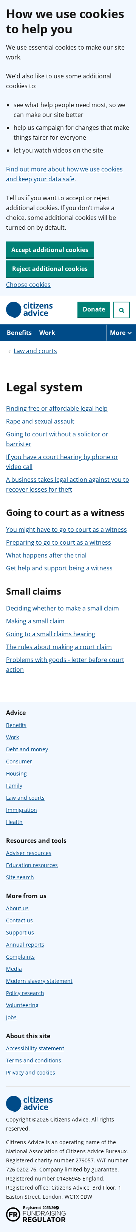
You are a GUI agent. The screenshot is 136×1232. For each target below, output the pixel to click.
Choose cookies (28, 284)
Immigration (21, 809)
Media (14, 968)
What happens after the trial (46, 555)
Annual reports (25, 944)
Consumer (19, 761)
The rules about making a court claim (59, 647)
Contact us (19, 920)
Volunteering (22, 1005)
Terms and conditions (33, 1060)
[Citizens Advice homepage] (29, 1104)
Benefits (19, 333)
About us (17, 908)
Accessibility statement (35, 1048)
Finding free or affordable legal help (57, 408)
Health (14, 821)
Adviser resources (28, 853)
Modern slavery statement (39, 980)
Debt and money (27, 749)
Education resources (32, 865)
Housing (16, 773)
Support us (20, 932)
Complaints (20, 956)
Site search (20, 877)
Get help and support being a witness (59, 568)
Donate (94, 309)
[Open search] (121, 310)
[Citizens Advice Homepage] (29, 310)
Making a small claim (35, 621)
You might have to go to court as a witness (66, 529)
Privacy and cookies (30, 1072)
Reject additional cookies (50, 269)
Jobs (11, 1017)
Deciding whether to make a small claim (62, 608)
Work (47, 333)
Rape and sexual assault (40, 421)
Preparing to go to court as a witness (58, 542)
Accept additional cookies (49, 250)
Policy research (25, 993)
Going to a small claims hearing (50, 634)
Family (14, 785)
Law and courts (35, 351)
